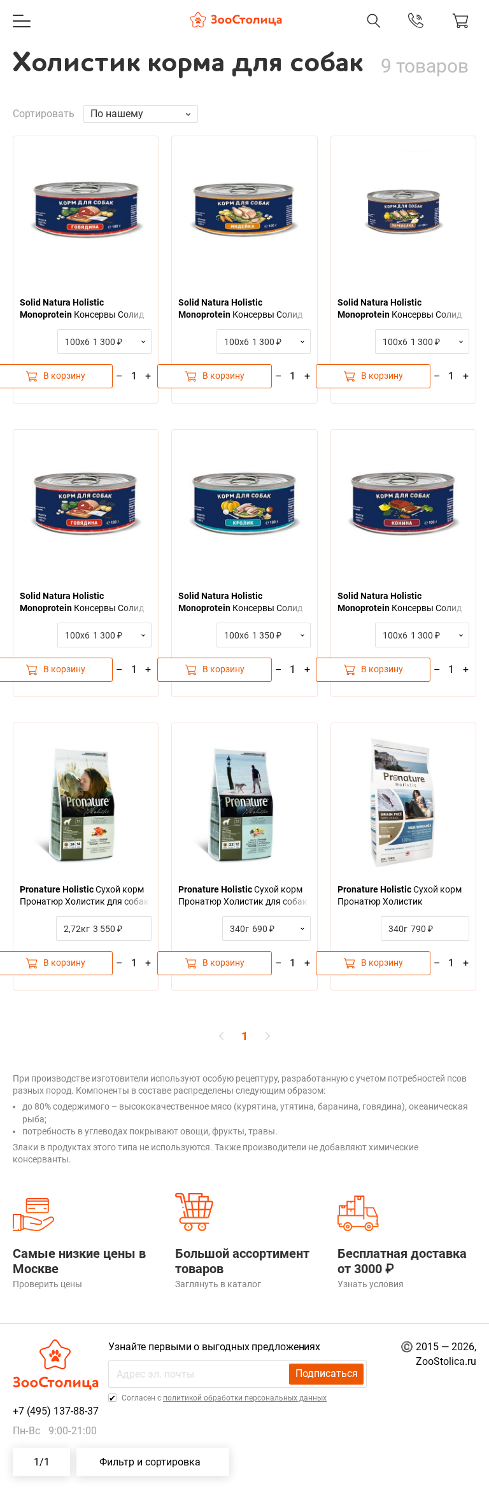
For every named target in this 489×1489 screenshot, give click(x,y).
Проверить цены (47, 1284)
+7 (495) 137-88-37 (295, 34)
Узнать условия (370, 1284)
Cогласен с (223, 1398)
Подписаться (326, 1373)
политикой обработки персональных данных (245, 1398)
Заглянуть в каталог (218, 1284)
